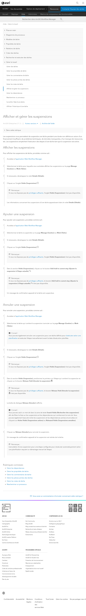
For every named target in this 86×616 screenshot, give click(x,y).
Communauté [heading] (30, 516)
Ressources (54, 9)
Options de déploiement (35, 9)
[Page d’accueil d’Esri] (5, 3)
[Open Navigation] (83, 3)
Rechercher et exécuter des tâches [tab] (19, 57)
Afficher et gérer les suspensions (17, 89)
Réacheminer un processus (15, 97)
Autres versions (30, 123)
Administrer (32, 14)
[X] (75, 506)
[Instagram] (75, 510)
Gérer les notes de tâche (15, 84)
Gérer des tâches (12, 66)
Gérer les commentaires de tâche (18, 75)
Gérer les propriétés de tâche (16, 71)
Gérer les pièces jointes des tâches (18, 80)
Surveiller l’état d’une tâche (16, 102)
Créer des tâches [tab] (12, 53)
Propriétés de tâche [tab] (13, 44)
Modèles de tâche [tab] (13, 39)
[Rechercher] (77, 3)
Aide (23, 14)
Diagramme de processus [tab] (15, 35)
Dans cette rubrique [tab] (13, 130)
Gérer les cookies (62, 599)
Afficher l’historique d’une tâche (17, 106)
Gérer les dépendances (14, 93)
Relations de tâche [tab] (13, 48)
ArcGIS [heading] (4, 516)
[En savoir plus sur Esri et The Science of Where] (6, 508)
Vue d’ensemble (16, 9)
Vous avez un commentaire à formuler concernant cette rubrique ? (58, 496)
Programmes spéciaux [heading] (33, 550)
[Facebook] (70, 506)
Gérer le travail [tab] (11, 62)
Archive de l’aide (48, 123)
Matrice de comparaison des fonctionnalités (56, 14)
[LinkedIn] (80, 506)
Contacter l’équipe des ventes (73, 9)
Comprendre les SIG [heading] (56, 516)
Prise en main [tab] (11, 30)
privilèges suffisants (36, 193)
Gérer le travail (13, 24)
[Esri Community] (70, 510)
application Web (29, 159)
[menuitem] (13, 521)
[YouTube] (80, 510)
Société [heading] (4, 550)
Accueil (5, 14)
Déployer (14, 14)
